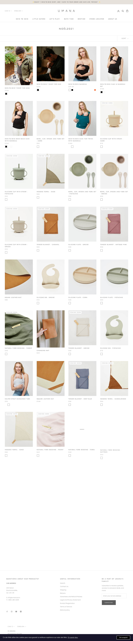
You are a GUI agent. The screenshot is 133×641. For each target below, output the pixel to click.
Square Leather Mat (45, 399)
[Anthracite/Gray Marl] (75, 90)
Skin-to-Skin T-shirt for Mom (17, 88)
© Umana (11, 631)
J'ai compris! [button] (123, 637)
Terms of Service (66, 607)
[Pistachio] (6, 199)
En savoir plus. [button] (73, 637)
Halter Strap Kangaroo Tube (17, 399)
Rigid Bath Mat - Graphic (47, 555)
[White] (69, 90)
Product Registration (67, 603)
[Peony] (38, 455)
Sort (124, 38)
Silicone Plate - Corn (77, 297)
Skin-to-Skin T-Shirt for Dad (49, 84)
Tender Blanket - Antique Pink (113, 244)
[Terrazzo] (101, 508)
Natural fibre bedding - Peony (50, 450)
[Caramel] (38, 250)
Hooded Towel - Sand (14, 450)
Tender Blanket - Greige (79, 348)
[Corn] (38, 146)
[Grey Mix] (72, 510)
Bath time (69, 19)
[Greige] (101, 199)
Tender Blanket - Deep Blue (80, 399)
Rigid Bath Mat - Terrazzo (111, 503)
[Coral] (95, 90)
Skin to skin (22, 19)
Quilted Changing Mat (15, 555)
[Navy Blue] (109, 92)
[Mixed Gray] (16, 94)
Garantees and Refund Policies (71, 597)
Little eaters (39, 19)
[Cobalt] (14, 94)
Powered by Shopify (15, 634)
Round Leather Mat (13, 297)
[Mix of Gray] (40, 90)
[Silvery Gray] (8, 94)
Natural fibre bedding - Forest (18, 348)
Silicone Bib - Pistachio (110, 348)
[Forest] (6, 354)
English (17, 11)
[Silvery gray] (11, 404)
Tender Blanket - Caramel (48, 244)
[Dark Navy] (87, 90)
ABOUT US (112, 19)
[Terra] (69, 455)
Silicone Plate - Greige (78, 244)
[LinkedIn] (21, 611)
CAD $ (7, 11)
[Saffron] (101, 457)
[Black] (6, 94)
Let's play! (54, 19)
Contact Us (64, 586)
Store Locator (96, 19)
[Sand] (6, 455)
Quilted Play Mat (12, 503)
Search (62, 583)
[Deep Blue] (69, 404)
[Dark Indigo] (40, 510)
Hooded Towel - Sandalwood (113, 399)
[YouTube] (16, 611)
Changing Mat (43, 350)
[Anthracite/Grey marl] (106, 92)
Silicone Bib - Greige (46, 297)
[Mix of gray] (6, 404)
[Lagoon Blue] (92, 90)
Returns (63, 593)
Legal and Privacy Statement (70, 600)
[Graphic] (38, 561)
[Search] (123, 11)
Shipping (63, 590)
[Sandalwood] (101, 404)
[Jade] (11, 94)
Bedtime (81, 19)
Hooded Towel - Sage (46, 192)
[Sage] (38, 197)
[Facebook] (7, 611)
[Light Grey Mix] (43, 510)
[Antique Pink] (101, 250)
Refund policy (65, 610)
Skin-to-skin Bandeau (77, 84)
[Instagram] (11, 611)
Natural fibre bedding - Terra (81, 450)
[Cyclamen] (90, 90)
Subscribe (109, 603)
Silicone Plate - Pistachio (111, 297)
